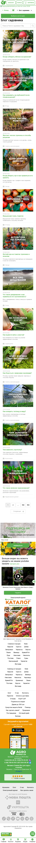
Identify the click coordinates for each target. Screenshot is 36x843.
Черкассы (19, 650)
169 (28, 505)
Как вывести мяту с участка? (13, 335)
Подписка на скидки (18, 702)
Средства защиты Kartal (13, 707)
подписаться (18, 545)
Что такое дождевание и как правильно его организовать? (14, 296)
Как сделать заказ (26, 790)
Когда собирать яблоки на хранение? (17, 57)
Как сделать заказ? (12, 710)
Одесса (18, 647)
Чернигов (24, 661)
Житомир (18, 664)
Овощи (7, 186)
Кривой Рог (26, 652)
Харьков (10, 647)
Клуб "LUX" (22, 699)
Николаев (17, 655)
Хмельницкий (13, 661)
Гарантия (10, 696)
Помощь (28, 707)
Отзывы (13, 699)
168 (23, 505)
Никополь (26, 655)
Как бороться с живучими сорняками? (17, 373)
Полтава (10, 658)
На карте (19, 771)
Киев (25, 644)
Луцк (8, 655)
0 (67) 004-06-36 (22, 763)
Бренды (18, 716)
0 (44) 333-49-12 (10, 760)
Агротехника (9, 458)
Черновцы (27, 677)
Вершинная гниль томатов (13, 216)
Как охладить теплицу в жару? (14, 411)
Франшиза (5, 787)
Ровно (19, 658)
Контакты (25, 693)
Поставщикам (11, 713)
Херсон (28, 650)
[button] (32, 833)
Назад (6, 10)
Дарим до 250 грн (18, 704)
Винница (16, 652)
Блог (9, 693)
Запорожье (9, 650)
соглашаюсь (10, 549)
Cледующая (17, 511)
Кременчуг (19, 680)
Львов (8, 652)
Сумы (26, 658)
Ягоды (7, 106)
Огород (7, 225)
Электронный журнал (10, 790)
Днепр (26, 647)
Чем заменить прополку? (12, 450)
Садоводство (9, 65)
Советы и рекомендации (12, 146)
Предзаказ (26, 710)
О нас (17, 693)
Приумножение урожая (11, 497)
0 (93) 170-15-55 (22, 760)
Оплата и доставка (22, 696)
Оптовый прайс (24, 713)
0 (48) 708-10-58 (10, 763)
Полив (7, 305)
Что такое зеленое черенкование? (16, 488)
